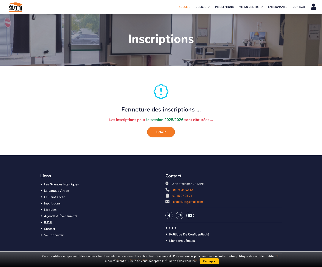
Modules (50, 209)
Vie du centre (249, 7)
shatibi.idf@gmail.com (188, 202)
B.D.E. (48, 222)
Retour (161, 132)
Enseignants (277, 7)
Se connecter (53, 235)
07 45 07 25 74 (182, 196)
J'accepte (209, 261)
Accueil (184, 7)
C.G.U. (173, 228)
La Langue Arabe (56, 190)
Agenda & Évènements (60, 216)
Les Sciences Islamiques (61, 184)
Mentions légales (182, 240)
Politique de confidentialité (189, 234)
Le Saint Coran (54, 197)
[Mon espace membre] (313, 7)
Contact (299, 7)
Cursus (201, 7)
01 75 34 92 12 (183, 190)
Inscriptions (224, 7)
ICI (277, 256)
